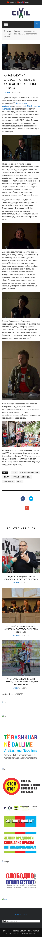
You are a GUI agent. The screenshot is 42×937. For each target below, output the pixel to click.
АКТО (14, 473)
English (26, 2)
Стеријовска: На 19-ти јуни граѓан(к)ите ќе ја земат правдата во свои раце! (21, 682)
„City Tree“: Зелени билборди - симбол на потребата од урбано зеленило (21, 629)
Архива (7, 93)
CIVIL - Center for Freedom (25, 933)
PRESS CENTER (13, 931)
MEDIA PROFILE (33, 931)
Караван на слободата (21, 477)
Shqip (20, 2)
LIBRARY (23, 931)
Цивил (19, 481)
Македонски (13, 2)
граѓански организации (29, 473)
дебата (6, 477)
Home (4, 931)
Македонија (8, 481)
